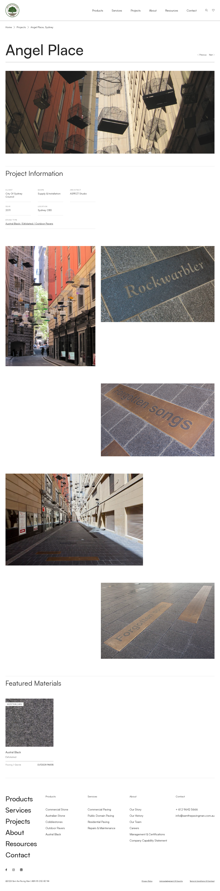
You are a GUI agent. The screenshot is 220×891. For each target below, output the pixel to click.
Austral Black (53, 834)
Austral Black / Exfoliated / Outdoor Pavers (29, 223)
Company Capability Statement (148, 840)
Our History (136, 815)
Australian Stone (55, 815)
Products (97, 10)
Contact (192, 10)
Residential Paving (98, 822)
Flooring (9, 765)
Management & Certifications (147, 834)
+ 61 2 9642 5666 (187, 809)
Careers (134, 828)
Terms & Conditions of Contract (202, 881)
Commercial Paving (99, 809)
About (153, 10)
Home (9, 27)
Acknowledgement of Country (171, 881)
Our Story (135, 809)
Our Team (135, 822)
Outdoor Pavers (45, 765)
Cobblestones (54, 822)
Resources (171, 10)
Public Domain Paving (101, 815)
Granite (18, 765)
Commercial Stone (57, 809)
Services (117, 10)
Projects (136, 10)
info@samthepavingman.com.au (195, 815)
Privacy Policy (147, 881)
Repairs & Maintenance (101, 828)
